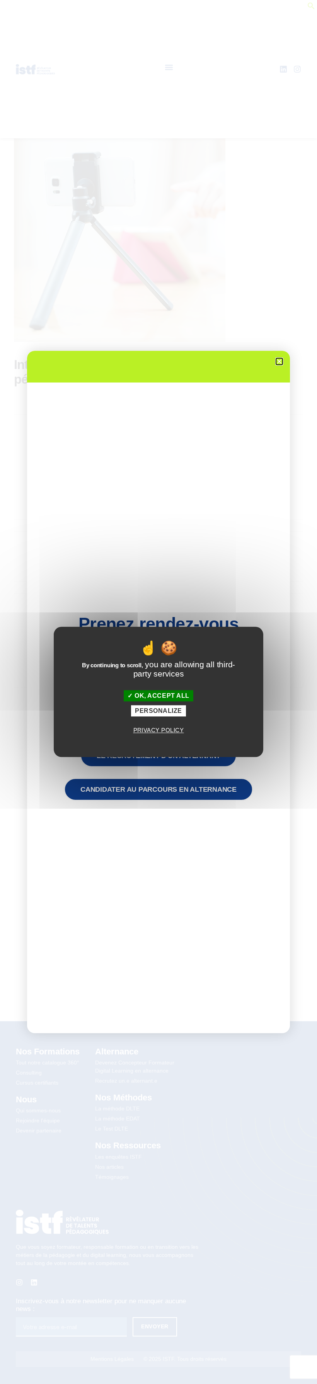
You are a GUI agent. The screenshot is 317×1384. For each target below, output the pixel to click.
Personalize (158, 711)
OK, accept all (161, 695)
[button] (279, 361)
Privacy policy (158, 730)
